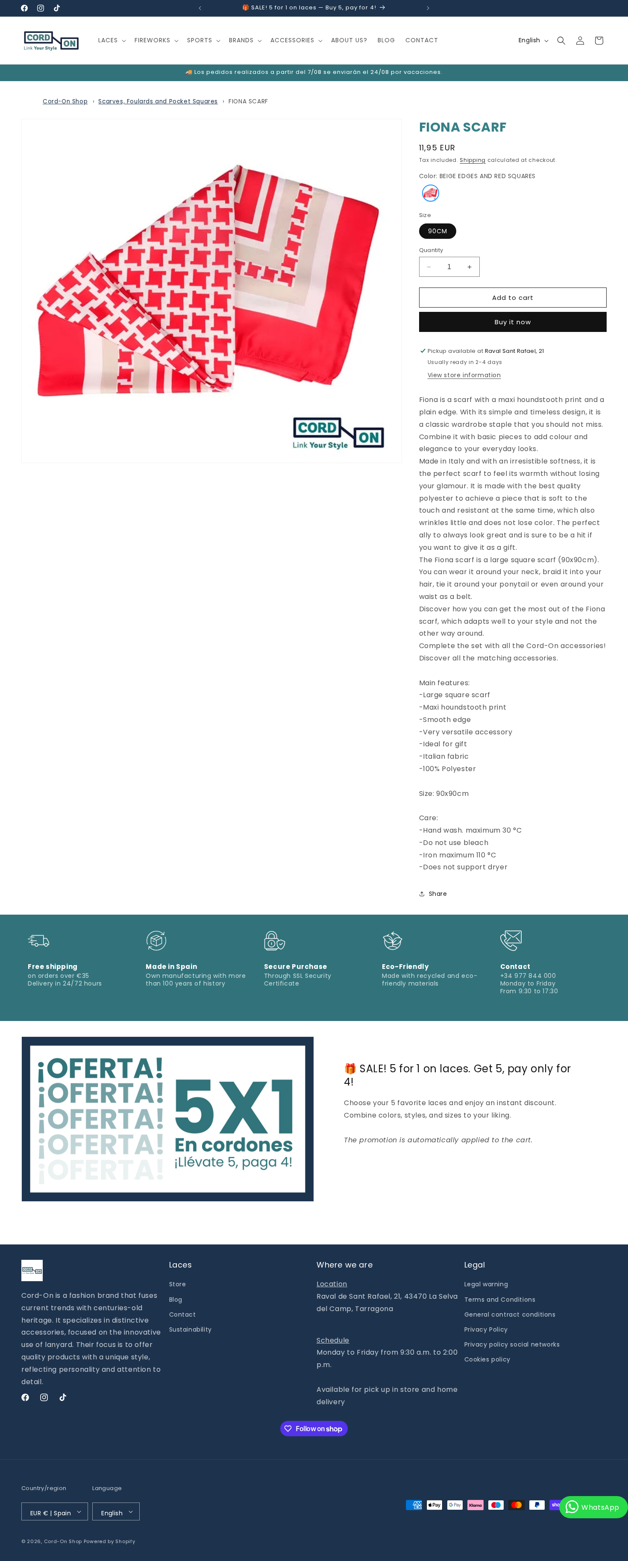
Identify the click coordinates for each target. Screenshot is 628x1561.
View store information (464, 375)
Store (177, 1284)
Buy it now (513, 321)
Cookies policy (487, 1359)
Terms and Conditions (500, 1299)
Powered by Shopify (109, 1541)
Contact (182, 1314)
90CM (437, 231)
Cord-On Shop (65, 101)
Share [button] (438, 893)
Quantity (431, 250)
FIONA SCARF (248, 101)
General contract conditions (510, 1314)
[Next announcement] (428, 8)
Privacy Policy (486, 1329)
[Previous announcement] (200, 8)
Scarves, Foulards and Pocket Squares (158, 101)
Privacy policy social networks (512, 1344)
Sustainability (190, 1329)
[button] (111, 40)
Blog (175, 1299)
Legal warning (486, 1284)
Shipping (473, 160)
